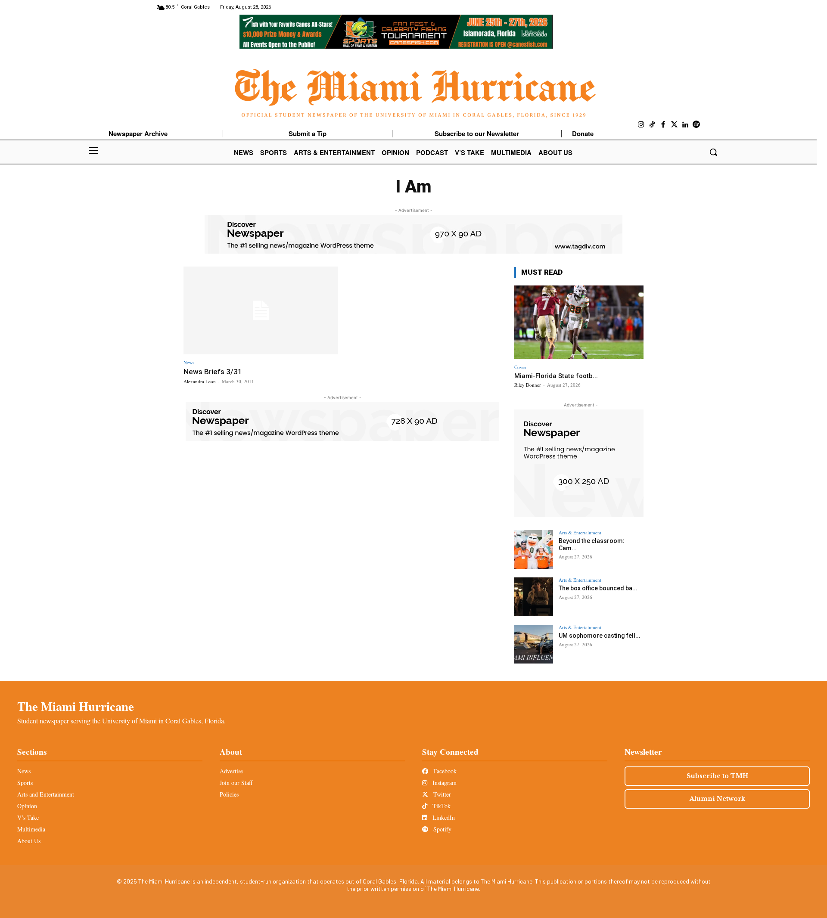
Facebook (444, 771)
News (188, 362)
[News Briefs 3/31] (260, 311)
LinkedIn (443, 817)
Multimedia (31, 829)
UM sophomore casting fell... (599, 635)
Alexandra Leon (199, 381)
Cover (520, 367)
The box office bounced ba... (598, 588)
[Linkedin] (685, 124)
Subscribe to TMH (717, 776)
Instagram (444, 782)
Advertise (231, 771)
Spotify (441, 829)
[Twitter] (674, 124)
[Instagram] (641, 124)
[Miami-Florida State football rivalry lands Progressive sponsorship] (579, 322)
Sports (25, 782)
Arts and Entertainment (45, 794)
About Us (28, 841)
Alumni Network (717, 799)
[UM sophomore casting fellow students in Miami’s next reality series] (533, 644)
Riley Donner (527, 384)
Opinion (27, 806)
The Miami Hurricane (75, 706)
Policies (229, 794)
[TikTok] (652, 124)
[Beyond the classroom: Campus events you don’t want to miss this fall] (533, 549)
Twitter (441, 794)
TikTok (441, 806)
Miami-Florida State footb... (556, 376)
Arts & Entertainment (580, 532)
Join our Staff (236, 782)
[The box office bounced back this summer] (533, 596)
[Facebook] (663, 124)
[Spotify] (696, 124)
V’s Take (28, 817)
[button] (713, 152)
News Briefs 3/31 (212, 371)
